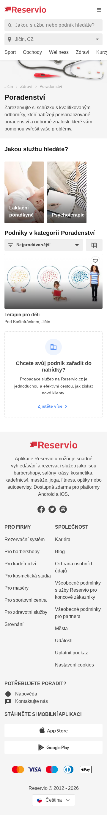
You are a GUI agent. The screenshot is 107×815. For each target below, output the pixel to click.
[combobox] (54, 39)
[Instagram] (63, 509)
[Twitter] (52, 509)
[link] (8, 52)
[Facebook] (41, 509)
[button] (43, 245)
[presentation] (99, 9)
